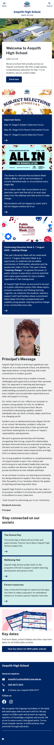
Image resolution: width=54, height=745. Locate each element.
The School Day (12, 535)
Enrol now (14, 79)
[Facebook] (4, 703)
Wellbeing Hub (12, 560)
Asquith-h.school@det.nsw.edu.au (24, 679)
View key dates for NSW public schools (27, 649)
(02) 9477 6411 (15, 685)
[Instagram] (11, 703)
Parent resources (14, 584)
